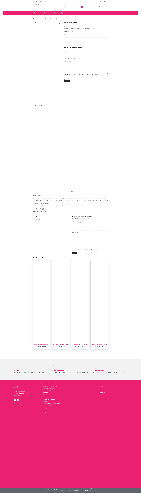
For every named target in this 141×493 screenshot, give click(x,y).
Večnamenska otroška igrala (50, 386)
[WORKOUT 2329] (80, 301)
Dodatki (45, 401)
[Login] (103, 7)
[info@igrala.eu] (42, 1)
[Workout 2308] (42, 301)
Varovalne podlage (47, 405)
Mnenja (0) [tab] (72, 191)
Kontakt (105, 1)
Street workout (92, 45)
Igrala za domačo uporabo (68, 12)
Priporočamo (48, 12)
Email (65, 79)
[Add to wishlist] (49, 262)
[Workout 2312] (61, 301)
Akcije (57, 12)
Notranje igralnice (47, 408)
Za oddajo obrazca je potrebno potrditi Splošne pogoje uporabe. (90, 74)
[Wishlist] (100, 7)
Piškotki (61, 490)
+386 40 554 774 (38, 1)
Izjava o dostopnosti (68, 490)
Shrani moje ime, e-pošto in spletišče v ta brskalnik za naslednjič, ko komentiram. (88, 249)
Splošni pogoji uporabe (70, 74)
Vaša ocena (73, 222)
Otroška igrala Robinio (48, 388)
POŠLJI (66, 81)
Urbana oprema (47, 410)
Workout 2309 (99, 346)
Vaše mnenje (75, 232)
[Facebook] (15, 400)
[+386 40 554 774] (33, 1)
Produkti (37, 12)
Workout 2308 (42, 346)
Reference (101, 1)
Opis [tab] (67, 191)
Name (74, 226)
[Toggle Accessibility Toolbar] (2, 489)
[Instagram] (18, 400)
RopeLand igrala (47, 390)
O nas (96, 1)
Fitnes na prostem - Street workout (79, 45)
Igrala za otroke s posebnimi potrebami (53, 397)
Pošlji (74, 253)
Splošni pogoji (77, 490)
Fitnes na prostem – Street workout (52, 403)
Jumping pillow (47, 394)
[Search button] (82, 7)
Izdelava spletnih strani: (86, 490)
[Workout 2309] (99, 301)
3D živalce (45, 392)
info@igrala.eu (46, 1)
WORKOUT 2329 (80, 346)
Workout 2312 (61, 346)
